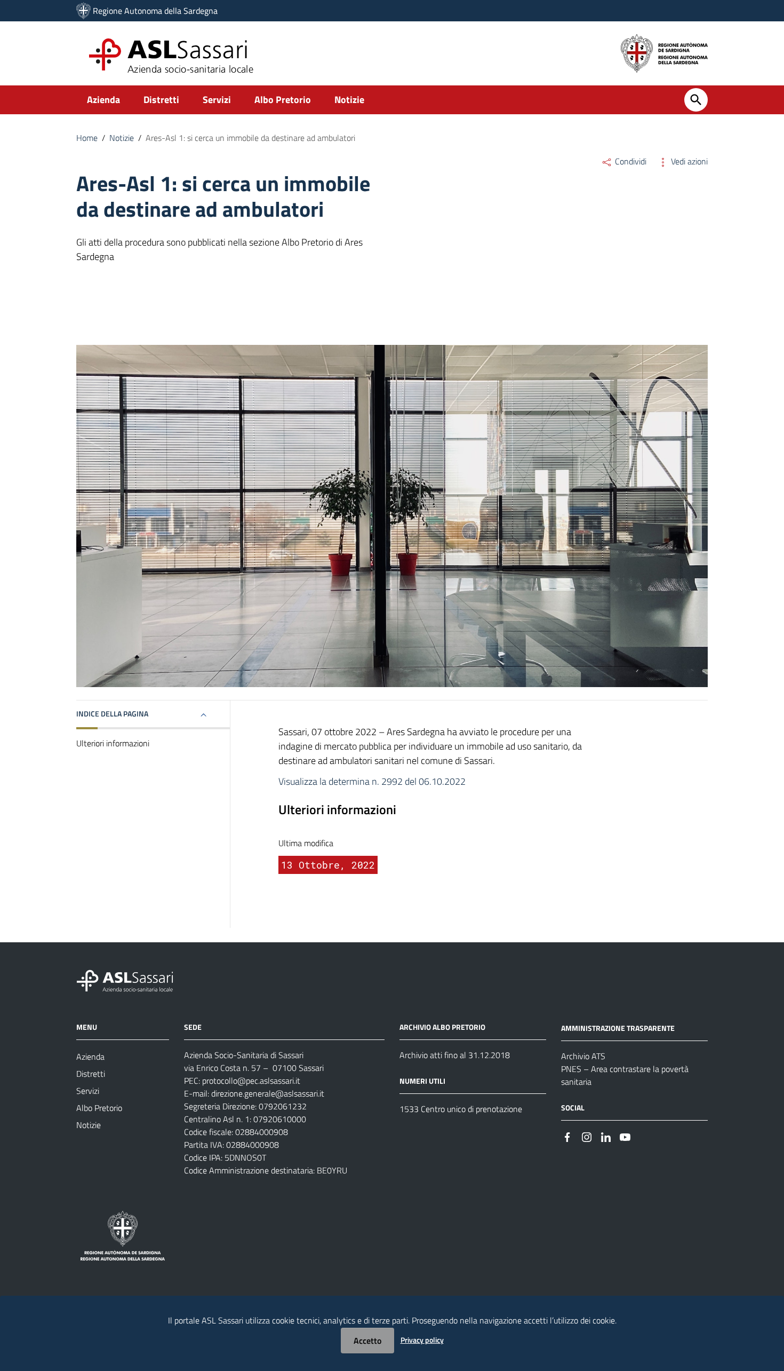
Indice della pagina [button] (112, 713)
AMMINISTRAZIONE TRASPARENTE (618, 1028)
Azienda (103, 99)
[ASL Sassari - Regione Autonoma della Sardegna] (131, 980)
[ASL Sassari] (83, 10)
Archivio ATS (583, 1056)
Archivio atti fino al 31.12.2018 (454, 1055)
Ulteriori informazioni (112, 743)
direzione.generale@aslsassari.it (267, 1093)
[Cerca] (696, 100)
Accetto (367, 1340)
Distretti (161, 99)
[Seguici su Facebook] (567, 1136)
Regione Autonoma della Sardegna (155, 10)
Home (87, 137)
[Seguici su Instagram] (586, 1136)
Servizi (217, 99)
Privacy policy (422, 1339)
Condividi (629, 161)
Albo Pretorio (282, 99)
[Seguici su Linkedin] (605, 1136)
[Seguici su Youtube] (625, 1136)
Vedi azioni (688, 161)
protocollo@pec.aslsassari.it (251, 1080)
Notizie (349, 99)
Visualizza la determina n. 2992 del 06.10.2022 (372, 781)
